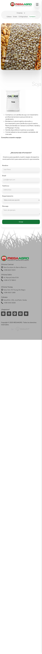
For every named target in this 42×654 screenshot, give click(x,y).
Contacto (32, 17)
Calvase (9, 17)
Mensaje (5, 206)
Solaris (15, 17)
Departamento (7, 196)
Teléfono (5, 186)
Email (4, 176)
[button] (21, 13)
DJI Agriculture (23, 17)
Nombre (5, 165)
